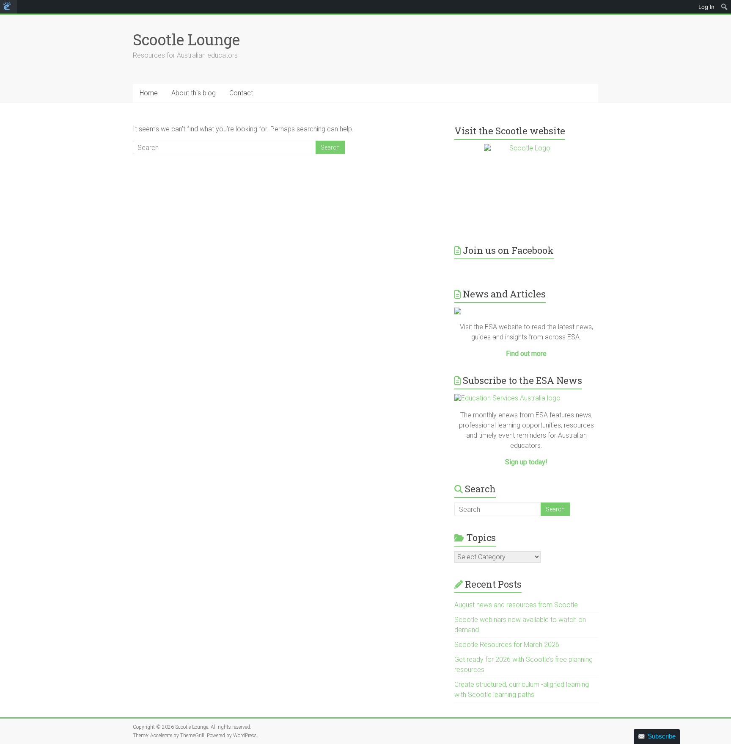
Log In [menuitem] (706, 6)
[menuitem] (8, 7)
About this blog (193, 93)
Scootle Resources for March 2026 (506, 645)
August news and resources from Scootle (516, 605)
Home (149, 93)
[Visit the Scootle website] (526, 186)
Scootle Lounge (186, 39)
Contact (241, 93)
